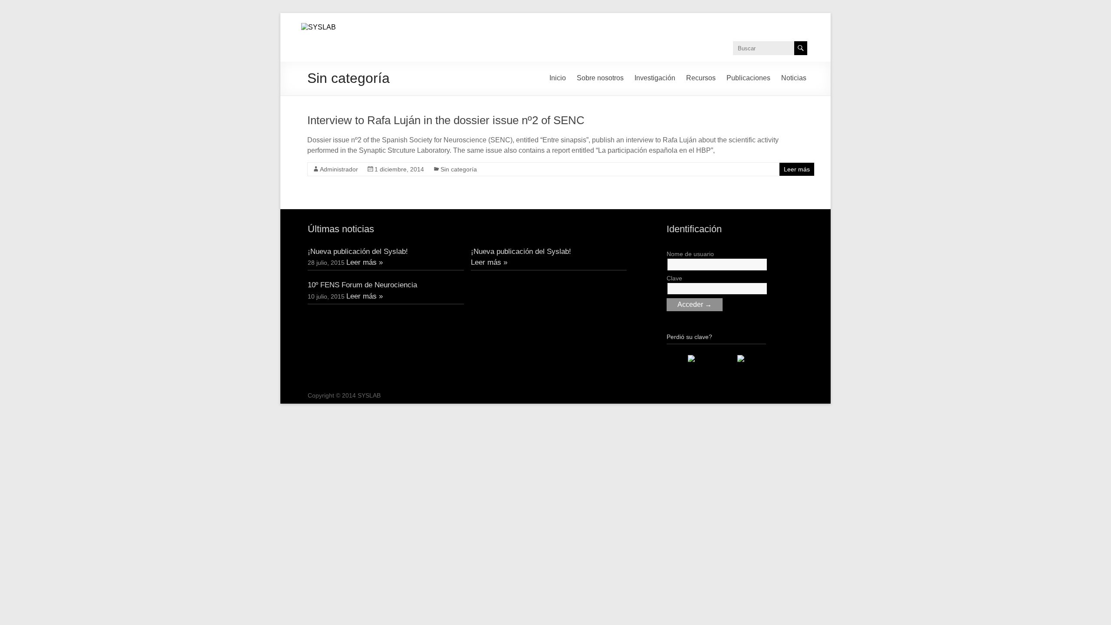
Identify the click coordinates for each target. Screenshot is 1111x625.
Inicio (557, 78)
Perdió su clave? (689, 336)
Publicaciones (748, 78)
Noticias (793, 78)
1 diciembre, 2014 (399, 169)
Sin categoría (458, 169)
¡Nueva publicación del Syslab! (358, 251)
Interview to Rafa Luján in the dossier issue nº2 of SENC (446, 120)
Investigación (654, 78)
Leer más (797, 169)
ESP (798, 22)
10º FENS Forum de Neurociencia (362, 285)
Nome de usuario (690, 253)
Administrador (339, 169)
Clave (674, 278)
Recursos (701, 78)
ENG (755, 22)
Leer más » (364, 262)
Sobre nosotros (600, 78)
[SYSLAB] (318, 27)
